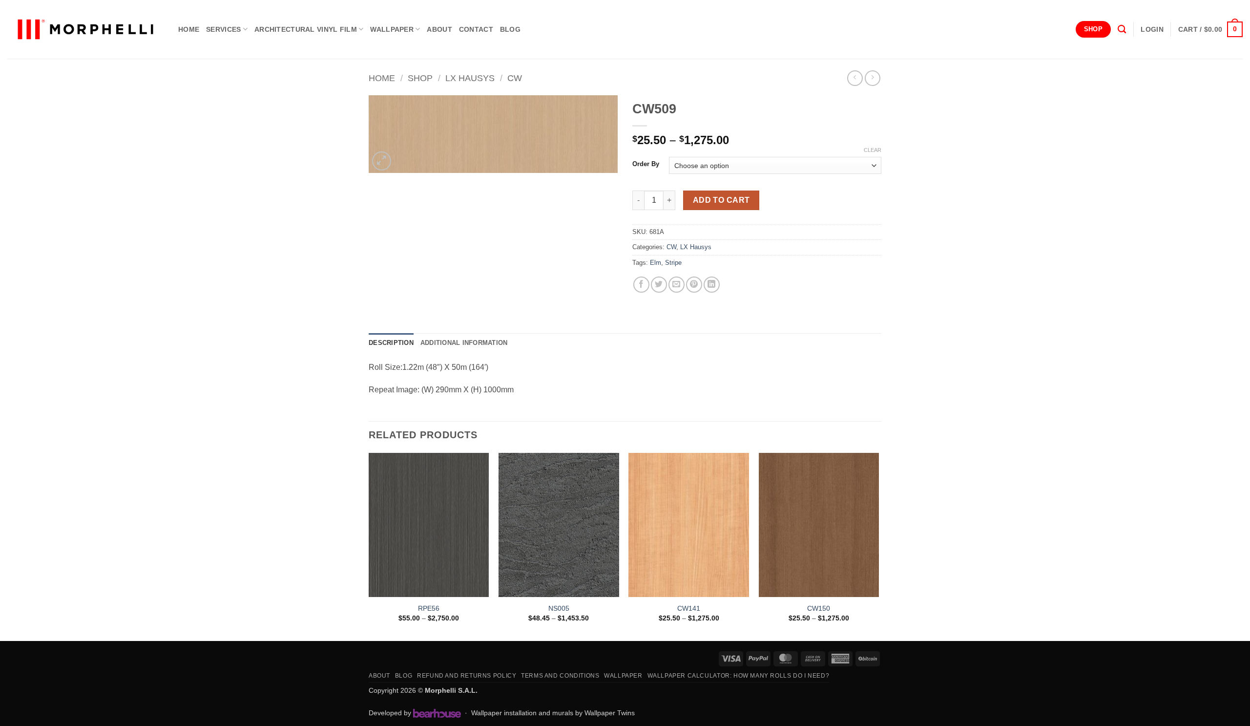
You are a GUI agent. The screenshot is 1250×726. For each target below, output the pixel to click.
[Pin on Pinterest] (694, 285)
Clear (872, 150)
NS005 (558, 608)
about (439, 29)
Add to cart (721, 200)
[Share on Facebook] (641, 285)
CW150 (818, 608)
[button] (1152, 29)
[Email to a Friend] (676, 285)
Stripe (673, 262)
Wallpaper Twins (609, 713)
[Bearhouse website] (437, 713)
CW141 (688, 608)
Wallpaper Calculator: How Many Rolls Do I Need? (738, 675)
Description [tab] (391, 342)
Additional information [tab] (464, 342)
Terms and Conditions (560, 675)
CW (514, 78)
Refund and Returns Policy (466, 675)
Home (382, 78)
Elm (655, 262)
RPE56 (428, 608)
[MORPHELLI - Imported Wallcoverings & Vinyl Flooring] (85, 29)
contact (476, 29)
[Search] (1122, 30)
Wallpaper (392, 29)
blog (510, 29)
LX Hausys (470, 78)
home (188, 29)
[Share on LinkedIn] (712, 285)
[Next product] (854, 77)
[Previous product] (872, 77)
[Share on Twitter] (659, 285)
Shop (420, 78)
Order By (645, 164)
